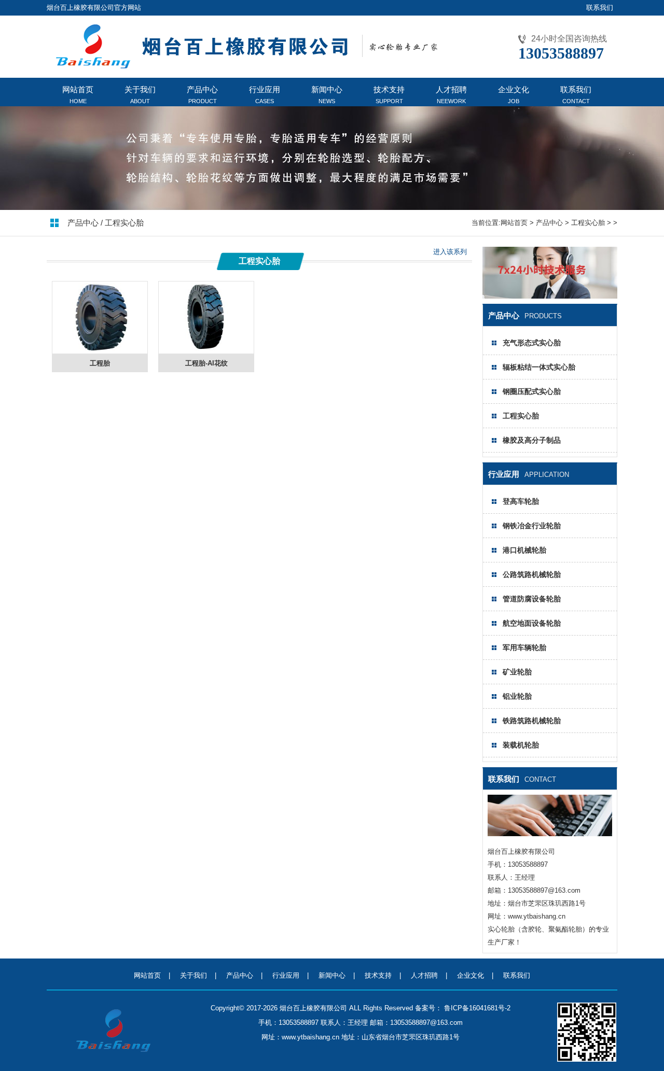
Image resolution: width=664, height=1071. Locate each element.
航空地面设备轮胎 (532, 623)
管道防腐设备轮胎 (532, 599)
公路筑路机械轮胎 (532, 574)
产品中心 (549, 223)
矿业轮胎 (517, 672)
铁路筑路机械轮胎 (532, 720)
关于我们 (193, 975)
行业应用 (285, 975)
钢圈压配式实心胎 (532, 391)
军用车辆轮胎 (524, 647)
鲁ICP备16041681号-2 (476, 1008)
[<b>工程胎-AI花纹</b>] (206, 348)
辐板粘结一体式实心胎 (539, 367)
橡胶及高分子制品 (532, 440)
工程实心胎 (588, 223)
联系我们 (599, 7)
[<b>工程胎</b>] (100, 348)
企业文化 (470, 975)
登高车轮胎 (521, 501)
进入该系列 (450, 252)
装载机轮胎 (521, 745)
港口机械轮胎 (524, 550)
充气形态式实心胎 (532, 343)
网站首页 (514, 223)
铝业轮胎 (517, 696)
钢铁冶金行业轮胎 (532, 526)
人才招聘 (424, 975)
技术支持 (378, 975)
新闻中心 (332, 975)
